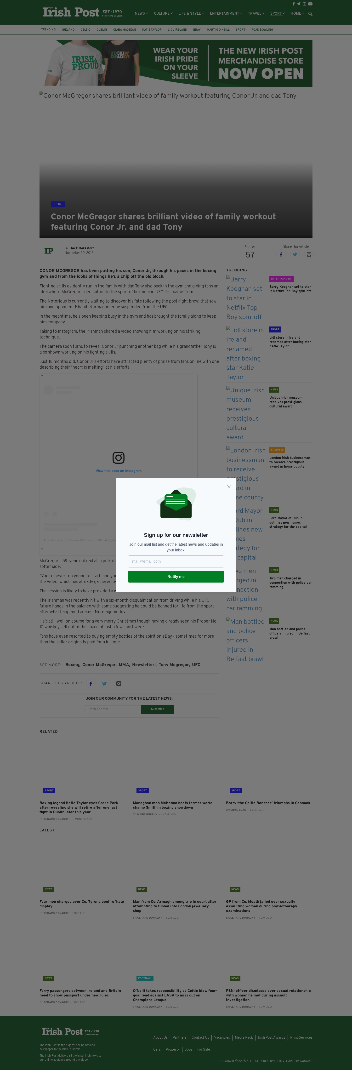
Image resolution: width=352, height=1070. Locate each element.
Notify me (176, 577)
